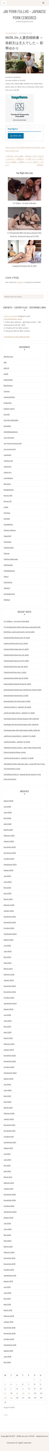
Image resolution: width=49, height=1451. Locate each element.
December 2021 (9, 1125)
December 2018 (9, 1327)
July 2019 (7, 1287)
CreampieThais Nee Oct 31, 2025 (16, 643)
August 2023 (8, 1009)
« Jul (6, 1415)
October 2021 (9, 1136)
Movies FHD (8, 495)
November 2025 (10, 853)
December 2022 (10, 1055)
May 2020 (7, 1235)
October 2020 (9, 1206)
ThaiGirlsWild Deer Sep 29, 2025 (16, 666)
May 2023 (7, 1026)
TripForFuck (8, 582)
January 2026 (9, 841)
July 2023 (7, 1015)
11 (11, 1389)
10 (5, 1389)
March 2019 (8, 1310)
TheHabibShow (9, 571)
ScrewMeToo (8, 524)
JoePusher (7, 455)
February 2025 (9, 905)
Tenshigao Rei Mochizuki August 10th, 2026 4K (21, 724)
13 (23, 1389)
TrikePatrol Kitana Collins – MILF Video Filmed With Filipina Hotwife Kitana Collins (22, 750)
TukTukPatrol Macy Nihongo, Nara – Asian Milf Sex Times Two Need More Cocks (24, 766)
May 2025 (7, 888)
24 (6, 1398)
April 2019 (7, 1304)
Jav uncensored (11, 33)
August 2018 (8, 1351)
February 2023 (9, 1044)
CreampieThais (9, 397)
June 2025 (8, 882)
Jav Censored (9, 438)
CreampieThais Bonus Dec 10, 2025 (24, 266)
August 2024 (8, 940)
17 (5, 1393)
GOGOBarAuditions (11, 432)
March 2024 (8, 969)
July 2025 (7, 876)
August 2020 (8, 1217)
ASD (5, 362)
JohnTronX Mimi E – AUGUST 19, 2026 (17, 707)
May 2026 (7, 818)
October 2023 (9, 998)
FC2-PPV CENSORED (11, 420)
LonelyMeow (8, 478)
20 (23, 1393)
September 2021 (10, 1142)
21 (29, 1393)
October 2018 (9, 1339)
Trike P (6, 576)
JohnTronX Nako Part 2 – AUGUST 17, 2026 (19, 713)
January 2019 (8, 1322)
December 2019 (9, 1258)
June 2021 (7, 1160)
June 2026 (8, 812)
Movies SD (8, 501)
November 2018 (10, 1333)
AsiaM (6, 374)
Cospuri (7, 391)
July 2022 (7, 1084)
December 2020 (10, 1194)
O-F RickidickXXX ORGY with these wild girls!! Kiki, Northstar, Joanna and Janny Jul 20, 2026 (22, 629)
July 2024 (7, 945)
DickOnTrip (8, 403)
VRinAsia (7, 600)
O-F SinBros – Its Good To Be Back (24, 203)
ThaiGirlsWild (9, 548)
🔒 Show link (15, 136)
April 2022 (7, 1102)
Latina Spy (7, 472)
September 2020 (10, 1212)
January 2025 (9, 911)
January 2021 (8, 1189)
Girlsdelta (7, 426)
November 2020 (10, 1200)
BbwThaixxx (8, 385)
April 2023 (7, 1032)
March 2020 (8, 1246)
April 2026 (7, 824)
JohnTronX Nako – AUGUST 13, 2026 (17, 742)
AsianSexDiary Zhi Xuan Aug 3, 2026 (17, 701)
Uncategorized (9, 594)
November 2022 (10, 1061)
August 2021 (8, 1148)
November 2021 (9, 1131)
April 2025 (7, 893)
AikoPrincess (8, 356)
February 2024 (9, 974)
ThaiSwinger (8, 565)
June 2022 (8, 1090)
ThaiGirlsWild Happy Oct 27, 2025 (16, 661)
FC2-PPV (7, 414)
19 (17, 1393)
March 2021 (8, 1177)
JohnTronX (7, 466)
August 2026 (8, 801)
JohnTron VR (8, 461)
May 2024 (7, 957)
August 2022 (8, 1079)
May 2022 (7, 1096)
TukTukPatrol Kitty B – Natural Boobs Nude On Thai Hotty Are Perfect (22, 777)
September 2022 (10, 1073)
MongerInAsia (9, 490)
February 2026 (9, 835)
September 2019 (10, 1275)
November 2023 (10, 992)
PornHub (7, 519)
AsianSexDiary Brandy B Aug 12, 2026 (17, 684)
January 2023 (9, 1050)
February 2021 (9, 1183)
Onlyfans (7, 513)
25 (12, 1398)
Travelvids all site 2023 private (16, 337)
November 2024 (10, 922)
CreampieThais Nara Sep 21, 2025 (16, 649)
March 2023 (8, 1038)
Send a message (10, 316)
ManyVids (7, 484)
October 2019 (9, 1270)
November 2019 (9, 1264)
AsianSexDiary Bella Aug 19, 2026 (16, 678)
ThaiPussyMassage (11, 559)
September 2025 (10, 864)
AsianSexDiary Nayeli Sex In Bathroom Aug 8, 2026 (22, 690)
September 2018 (10, 1345)
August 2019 (8, 1281)
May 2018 (7, 1362)
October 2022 (9, 1067)
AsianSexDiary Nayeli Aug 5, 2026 (16, 695)
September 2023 (10, 1003)
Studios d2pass (10, 530)
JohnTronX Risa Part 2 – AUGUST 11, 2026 (19, 758)
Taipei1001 (7, 536)
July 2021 (7, 1154)
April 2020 (7, 1241)
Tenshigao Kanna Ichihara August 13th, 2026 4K (21, 719)
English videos (9, 409)
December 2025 (10, 847)
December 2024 (10, 916)
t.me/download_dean (13, 319)
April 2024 (7, 963)
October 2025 (9, 859)
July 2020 (7, 1223)
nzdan (6, 507)
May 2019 (7, 1299)
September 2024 (10, 934)
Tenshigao (7, 542)
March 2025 (8, 899)
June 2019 (7, 1293)
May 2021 (7, 1165)
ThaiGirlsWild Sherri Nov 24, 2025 (16, 655)
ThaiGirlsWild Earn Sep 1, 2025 (15, 672)
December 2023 (10, 986)
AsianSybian (8, 380)
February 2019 (9, 1316)
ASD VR (6, 368)
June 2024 (8, 951)
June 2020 (8, 1229)
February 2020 (9, 1252)
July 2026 (7, 806)
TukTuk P (7, 588)
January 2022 (9, 1119)
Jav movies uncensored (13, 443)
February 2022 (9, 1113)
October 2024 (9, 928)
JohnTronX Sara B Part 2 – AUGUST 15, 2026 (20, 736)
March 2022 (8, 1108)
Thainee (7, 553)
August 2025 (8, 870)
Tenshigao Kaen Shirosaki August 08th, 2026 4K (22, 730)
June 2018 (7, 1356)
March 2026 (8, 830)
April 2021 (7, 1171)
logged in (20, 282)
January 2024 (9, 980)
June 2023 (8, 1021)
